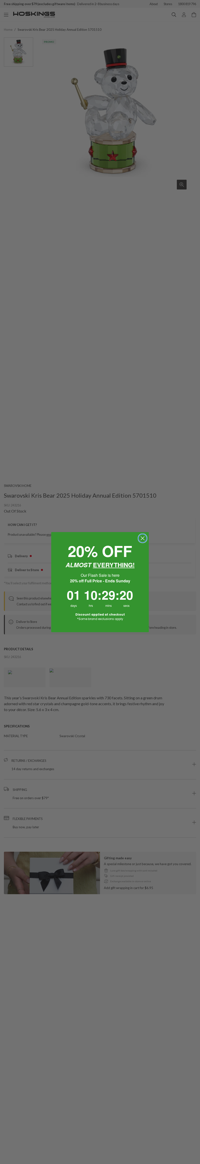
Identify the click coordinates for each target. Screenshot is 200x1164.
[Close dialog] (142, 538)
